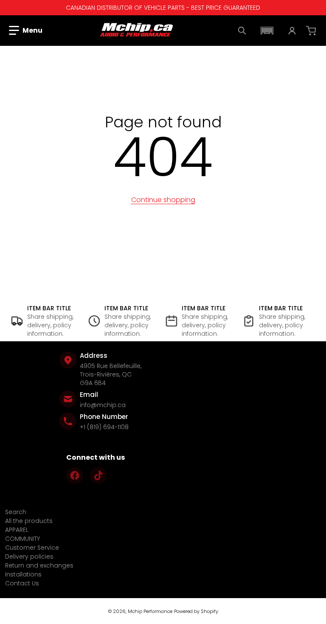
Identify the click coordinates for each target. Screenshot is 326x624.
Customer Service (32, 547)
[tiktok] (98, 475)
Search (15, 512)
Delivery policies (29, 556)
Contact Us (22, 583)
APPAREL (16, 530)
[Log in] (292, 30)
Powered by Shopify (196, 611)
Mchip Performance (150, 611)
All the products (29, 521)
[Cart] (312, 30)
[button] (25, 30)
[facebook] (74, 475)
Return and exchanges (39, 565)
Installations (23, 574)
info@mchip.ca (103, 405)
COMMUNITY (22, 538)
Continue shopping (163, 200)
